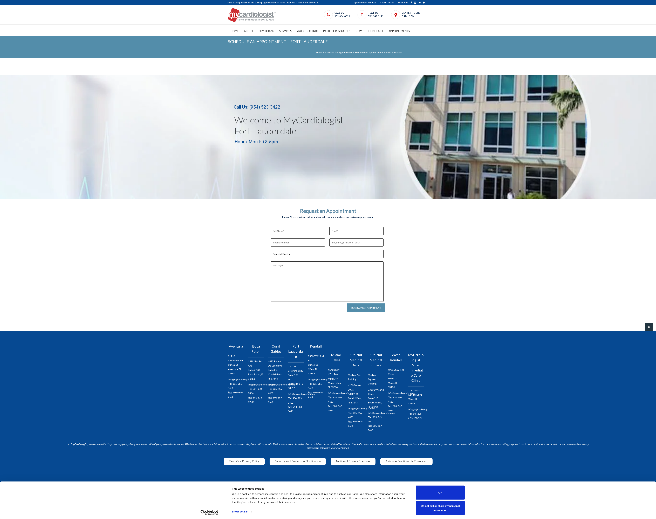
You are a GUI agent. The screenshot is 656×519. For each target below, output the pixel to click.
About (248, 30)
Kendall (316, 346)
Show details (240, 511)
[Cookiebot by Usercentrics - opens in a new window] (209, 512)
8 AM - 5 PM (408, 16)
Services (285, 30)
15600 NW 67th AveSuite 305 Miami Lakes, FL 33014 (334, 378)
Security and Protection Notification (298, 461)
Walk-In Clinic (307, 30)
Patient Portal (387, 2)
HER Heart (375, 30)
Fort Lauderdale (296, 351)
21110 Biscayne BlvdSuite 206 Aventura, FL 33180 (235, 365)
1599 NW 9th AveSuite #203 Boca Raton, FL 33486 (256, 370)
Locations (403, 2)
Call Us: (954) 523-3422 (257, 107)
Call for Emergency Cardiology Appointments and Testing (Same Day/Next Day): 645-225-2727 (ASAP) (279, 2)
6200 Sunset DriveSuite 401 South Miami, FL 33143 (355, 394)
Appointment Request (365, 2)
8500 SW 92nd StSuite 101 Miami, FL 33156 (316, 365)
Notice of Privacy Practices (353, 461)
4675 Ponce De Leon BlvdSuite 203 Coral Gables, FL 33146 (275, 370)
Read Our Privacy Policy (244, 461)
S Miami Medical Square (376, 360)
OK (440, 492)
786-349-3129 (376, 16)
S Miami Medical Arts (356, 360)
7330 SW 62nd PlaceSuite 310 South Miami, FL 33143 (376, 398)
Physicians (266, 30)
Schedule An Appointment (338, 52)
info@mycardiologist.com (241, 379)
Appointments (399, 30)
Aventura (236, 346)
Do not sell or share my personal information (440, 507)
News (359, 30)
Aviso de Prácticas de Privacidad (406, 461)
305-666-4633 (342, 16)
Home (235, 30)
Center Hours (411, 12)
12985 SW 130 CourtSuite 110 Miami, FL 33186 (396, 378)
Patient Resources (337, 30)
